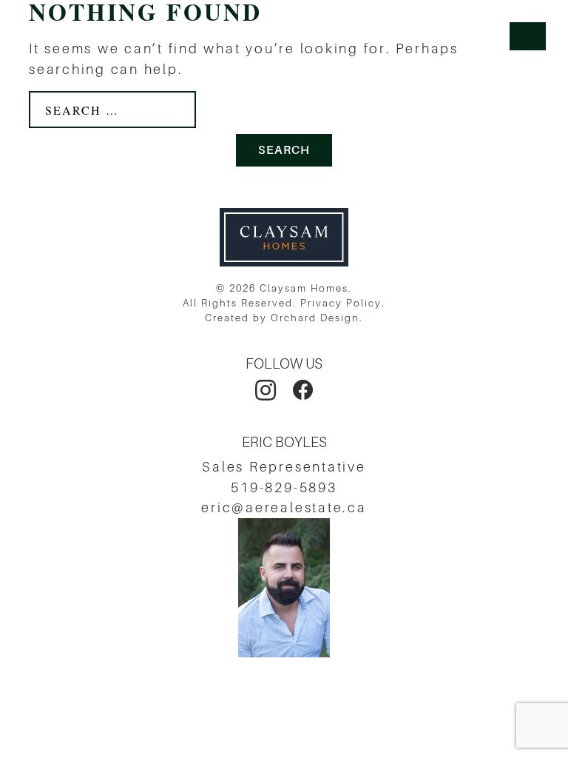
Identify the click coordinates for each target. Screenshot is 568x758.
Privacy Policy (341, 303)
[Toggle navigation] (528, 36)
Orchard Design (315, 317)
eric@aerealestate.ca (283, 507)
